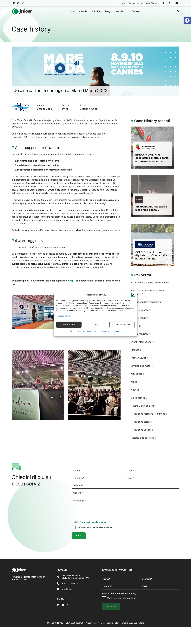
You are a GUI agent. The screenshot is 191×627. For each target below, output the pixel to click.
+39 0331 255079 (70, 583)
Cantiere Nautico (140, 310)
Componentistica (140, 333)
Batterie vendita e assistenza (146, 302)
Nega (95, 324)
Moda (65, 108)
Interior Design (139, 357)
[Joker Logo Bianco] (19, 570)
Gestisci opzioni (122, 324)
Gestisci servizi (64, 316)
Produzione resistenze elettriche (149, 413)
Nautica (136, 389)
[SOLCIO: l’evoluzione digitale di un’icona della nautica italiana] (152, 245)
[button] (133, 294)
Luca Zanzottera (136, 623)
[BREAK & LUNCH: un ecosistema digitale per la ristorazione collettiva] (152, 148)
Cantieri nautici (139, 318)
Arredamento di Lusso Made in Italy (150, 282)
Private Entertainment (143, 405)
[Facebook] (18, 3)
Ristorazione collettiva (143, 437)
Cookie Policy (76, 331)
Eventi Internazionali (142, 341)
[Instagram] (23, 3)
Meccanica (137, 373)
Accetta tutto (69, 324)
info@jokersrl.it (69, 589)
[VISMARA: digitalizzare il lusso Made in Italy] (152, 196)
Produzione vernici (142, 429)
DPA (102, 623)
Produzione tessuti (141, 421)
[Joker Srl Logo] (22, 11)
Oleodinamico (139, 397)
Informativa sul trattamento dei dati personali (101, 331)
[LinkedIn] (14, 3)
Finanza (136, 349)
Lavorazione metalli (142, 365)
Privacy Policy (92, 623)
